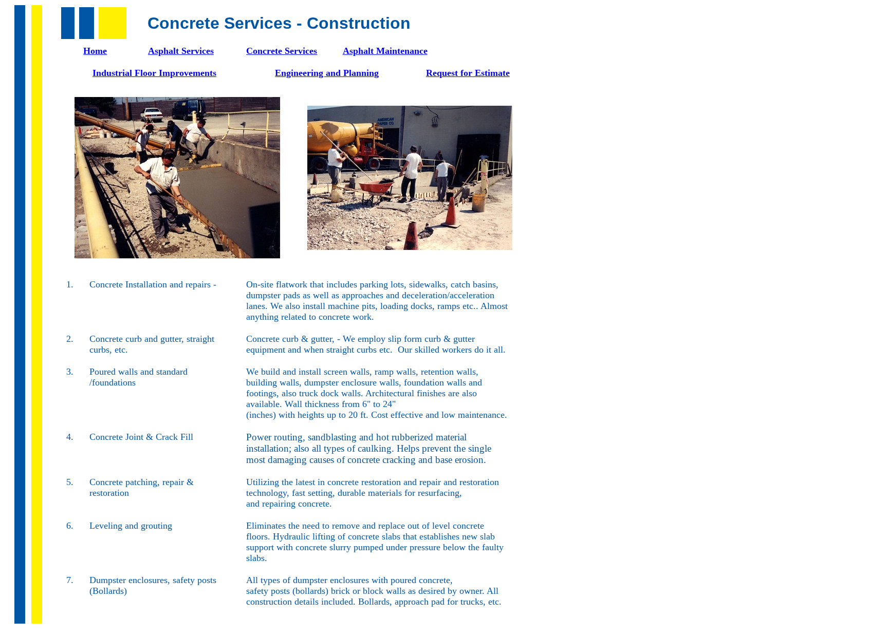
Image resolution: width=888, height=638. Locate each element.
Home (95, 51)
